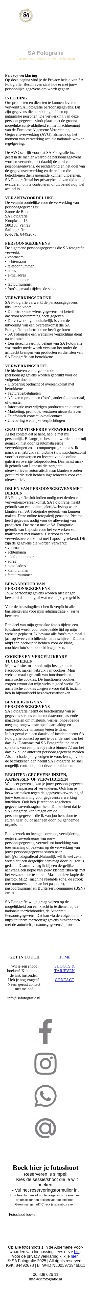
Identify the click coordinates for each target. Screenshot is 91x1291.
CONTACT (64, 980)
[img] (26, 15)
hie (77, 1252)
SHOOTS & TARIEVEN (64, 968)
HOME (64, 957)
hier (74, 1256)
